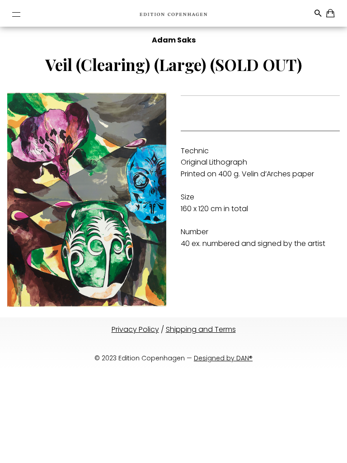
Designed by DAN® (223, 358)
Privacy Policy (135, 329)
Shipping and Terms (201, 329)
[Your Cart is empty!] (331, 14)
